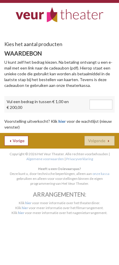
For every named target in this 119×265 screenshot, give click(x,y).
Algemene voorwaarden (45, 159)
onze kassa (100, 173)
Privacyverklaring (79, 159)
